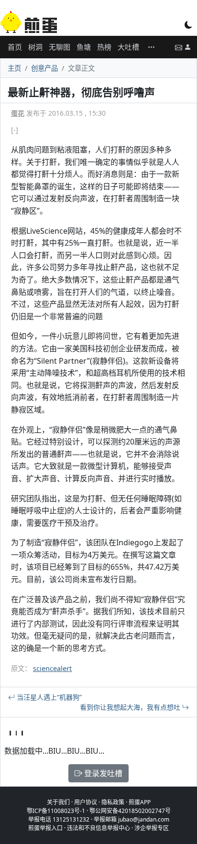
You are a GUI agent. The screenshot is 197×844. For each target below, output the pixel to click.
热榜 (104, 47)
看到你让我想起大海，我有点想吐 (131, 707)
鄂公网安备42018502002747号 (130, 811)
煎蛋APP (140, 802)
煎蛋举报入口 (45, 828)
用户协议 (85, 802)
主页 (14, 68)
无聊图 (59, 47)
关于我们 (58, 802)
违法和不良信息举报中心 (98, 828)
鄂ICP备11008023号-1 (56, 811)
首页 (15, 47)
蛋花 (17, 113)
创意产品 (44, 68)
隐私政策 (112, 802)
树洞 (35, 47)
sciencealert (52, 668)
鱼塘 (84, 47)
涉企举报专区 (151, 828)
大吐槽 (128, 47)
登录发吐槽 (102, 773)
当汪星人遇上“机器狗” (48, 697)
